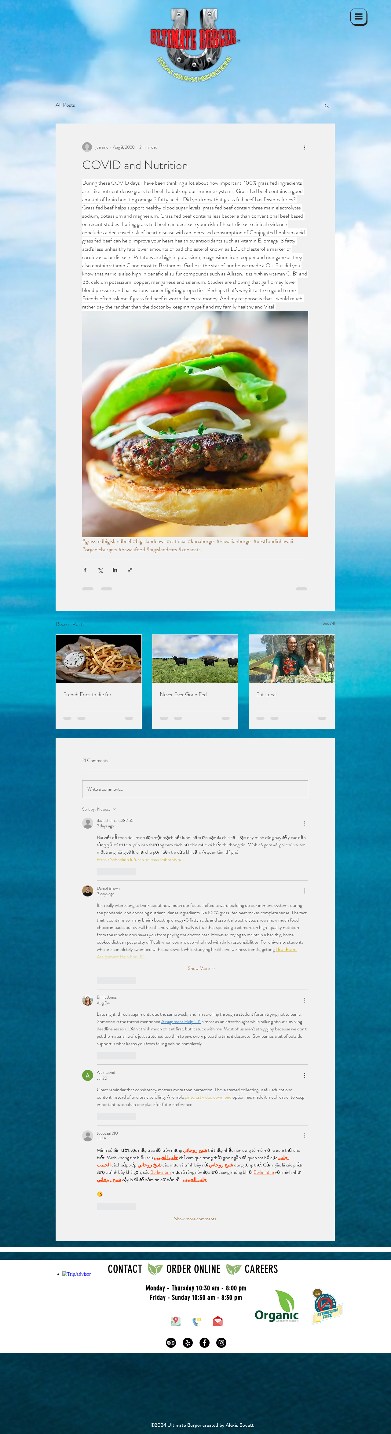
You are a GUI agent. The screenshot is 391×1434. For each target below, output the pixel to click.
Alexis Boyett (240, 1007)
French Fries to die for (87, 694)
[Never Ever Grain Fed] (195, 659)
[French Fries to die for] (98, 659)
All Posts (65, 105)
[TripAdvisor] (171, 926)
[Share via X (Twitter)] (100, 570)
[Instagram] (221, 926)
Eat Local (266, 694)
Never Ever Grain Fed (183, 694)
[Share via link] (130, 570)
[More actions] (304, 147)
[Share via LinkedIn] (115, 570)
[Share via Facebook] (85, 570)
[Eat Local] (291, 659)
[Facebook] (204, 926)
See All (329, 623)
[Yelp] (188, 926)
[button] (358, 17)
